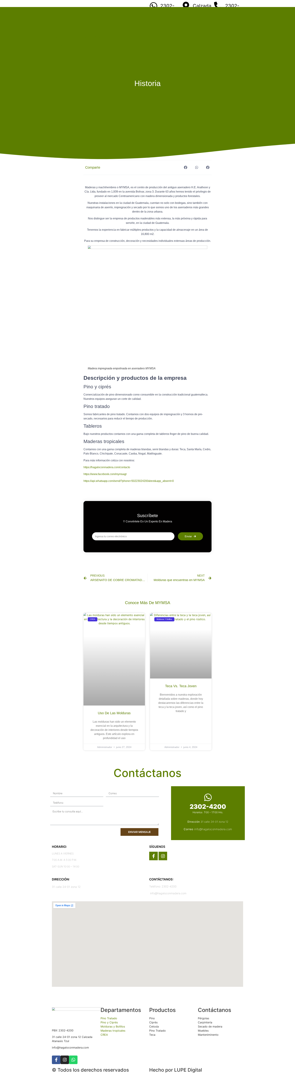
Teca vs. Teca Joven (180, 686)
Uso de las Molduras (114, 713)
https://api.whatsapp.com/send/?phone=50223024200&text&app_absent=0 (128, 480)
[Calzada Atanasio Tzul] (186, 6)
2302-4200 (208, 806)
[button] (185, 167)
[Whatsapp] (73, 1060)
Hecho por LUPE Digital (175, 1070)
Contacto (60, 45)
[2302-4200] (153, 6)
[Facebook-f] (153, 856)
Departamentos (77, 37)
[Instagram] (163, 856)
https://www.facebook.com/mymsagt (105, 474)
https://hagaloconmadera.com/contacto (106, 467)
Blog (97, 37)
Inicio (57, 37)
